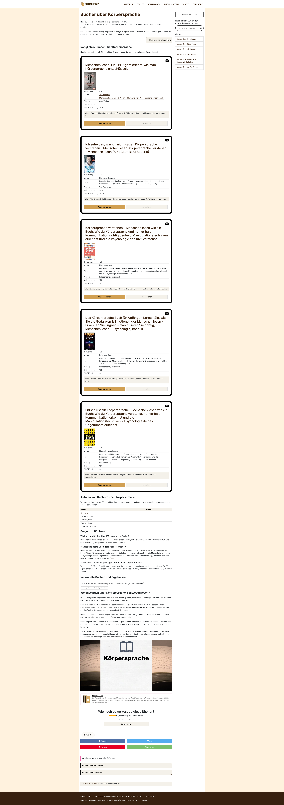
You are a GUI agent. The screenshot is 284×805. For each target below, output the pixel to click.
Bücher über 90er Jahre (186, 44)
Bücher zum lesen (189, 14)
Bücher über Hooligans (186, 39)
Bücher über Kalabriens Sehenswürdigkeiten (186, 60)
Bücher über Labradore (92, 772)
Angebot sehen (104, 123)
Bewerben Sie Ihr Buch (97, 800)
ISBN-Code (197, 4)
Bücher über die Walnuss (187, 49)
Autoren (128, 4)
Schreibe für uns (113, 800)
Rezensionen (154, 4)
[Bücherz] (89, 4)
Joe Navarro (104, 95)
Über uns (83, 800)
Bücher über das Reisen (186, 54)
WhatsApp (150, 747)
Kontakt (144, 800)
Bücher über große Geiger (187, 67)
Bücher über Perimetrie (92, 765)
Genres (140, 4)
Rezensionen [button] (146, 123)
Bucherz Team (97, 696)
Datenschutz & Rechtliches (130, 800)
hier (112, 558)
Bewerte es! (126, 724)
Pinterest (104, 747)
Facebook (103, 741)
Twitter (150, 741)
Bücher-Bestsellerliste (176, 4)
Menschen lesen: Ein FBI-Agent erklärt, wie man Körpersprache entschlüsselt (131, 98)
